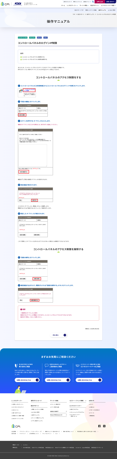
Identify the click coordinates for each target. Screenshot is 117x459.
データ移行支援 (55, 407)
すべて (91, 404)
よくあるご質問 (35, 412)
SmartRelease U (56, 415)
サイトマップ (23, 433)
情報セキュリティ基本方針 (51, 431)
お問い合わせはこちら (24, 380)
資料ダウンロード (68, 1)
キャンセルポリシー (47, 433)
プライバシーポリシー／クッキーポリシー (30, 431)
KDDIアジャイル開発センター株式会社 (64, 447)
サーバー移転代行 (55, 404)
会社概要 (14, 431)
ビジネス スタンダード (18, 407)
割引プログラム (74, 409)
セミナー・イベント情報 (76, 400)
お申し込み (100, 2)
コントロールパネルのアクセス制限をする (33, 57)
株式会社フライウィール (97, 447)
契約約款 (14, 433)
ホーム (63, 5)
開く (77, 5)
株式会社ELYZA (50, 447)
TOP (74, 14)
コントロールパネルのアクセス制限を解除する (34, 59)
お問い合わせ (110, 2)
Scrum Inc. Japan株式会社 (83, 447)
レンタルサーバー (71, 5)
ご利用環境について (34, 433)
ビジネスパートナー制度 (107, 5)
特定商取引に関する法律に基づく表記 (86, 431)
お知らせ (91, 400)
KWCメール (16, 410)
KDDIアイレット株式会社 (38, 447)
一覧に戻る (55, 335)
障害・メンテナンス (77, 1)
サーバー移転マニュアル (38, 418)
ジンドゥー (25, 445)
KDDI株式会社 (26, 447)
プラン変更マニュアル (37, 421)
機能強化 (92, 415)
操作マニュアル (90, 14)
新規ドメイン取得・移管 (18, 415)
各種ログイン (86, 1)
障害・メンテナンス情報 (37, 409)
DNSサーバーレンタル (18, 418)
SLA (56, 433)
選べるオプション (17, 413)
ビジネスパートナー (76, 406)
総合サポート (94, 5)
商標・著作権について (68, 431)
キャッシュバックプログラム (77, 412)
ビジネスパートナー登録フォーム (75, 415)
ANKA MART (54, 411)
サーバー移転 (83, 5)
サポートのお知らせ (95, 410)
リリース (92, 413)
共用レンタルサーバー (18, 404)
